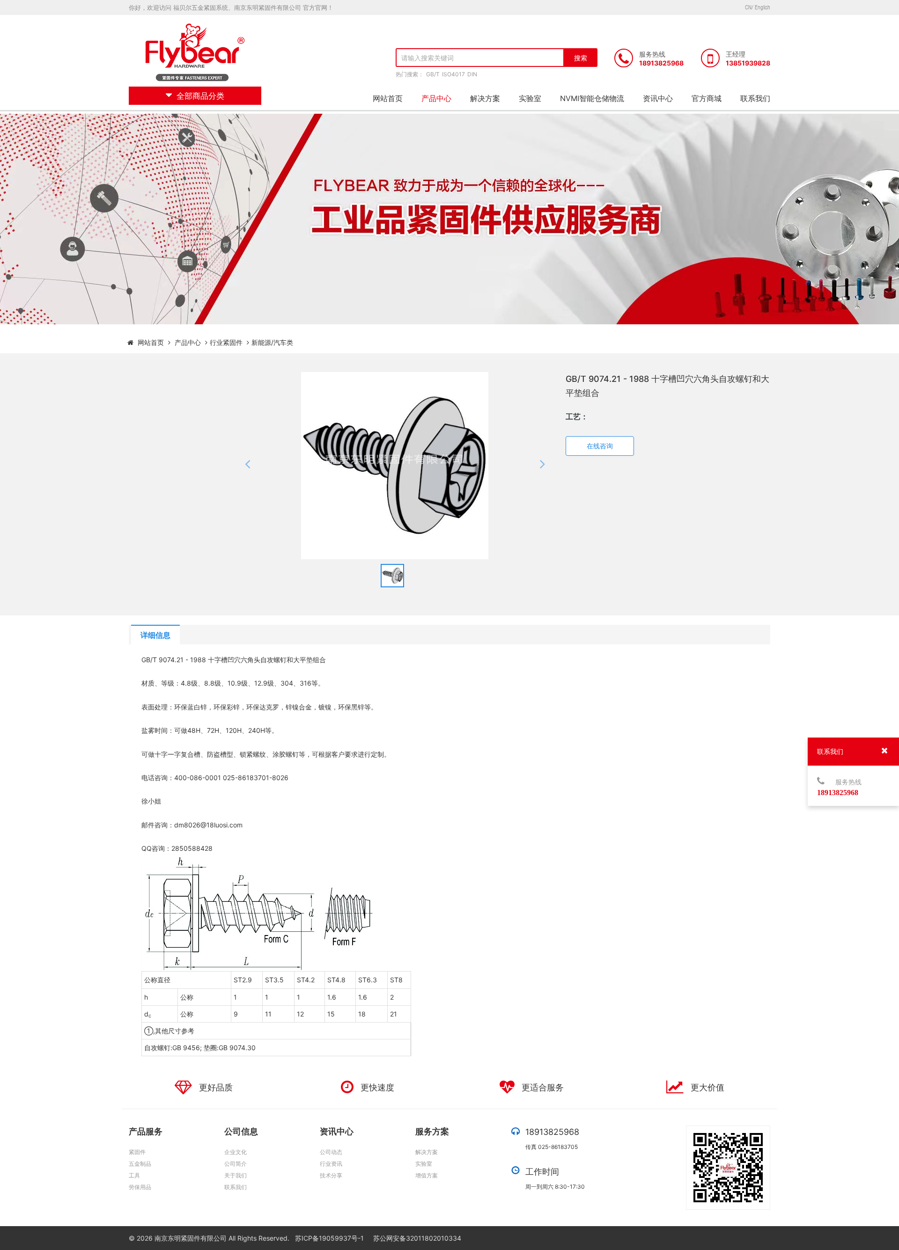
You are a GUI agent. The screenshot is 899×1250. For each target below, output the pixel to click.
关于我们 (235, 1175)
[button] (247, 465)
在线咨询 (600, 446)
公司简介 (235, 1163)
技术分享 (331, 1175)
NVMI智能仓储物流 (592, 98)
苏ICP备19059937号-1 (330, 1238)
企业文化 (235, 1151)
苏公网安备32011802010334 (417, 1238)
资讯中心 (658, 98)
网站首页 (388, 98)
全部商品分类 (200, 96)
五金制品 (140, 1163)
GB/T (433, 74)
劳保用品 (140, 1187)
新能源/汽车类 (272, 342)
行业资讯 (331, 1163)
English (762, 7)
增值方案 (426, 1175)
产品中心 (436, 98)
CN (748, 7)
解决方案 (485, 98)
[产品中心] (206, 342)
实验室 (530, 98)
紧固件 (137, 1151)
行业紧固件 (226, 342)
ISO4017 (453, 74)
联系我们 (755, 98)
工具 (134, 1175)
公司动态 (331, 1151)
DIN (472, 74)
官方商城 (707, 98)
